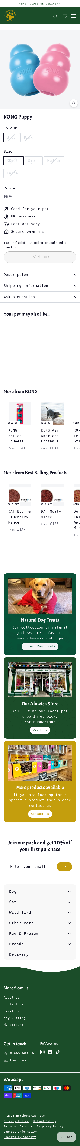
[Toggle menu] (69, 891)
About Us (12, 997)
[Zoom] (74, 103)
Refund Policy (44, 1121)
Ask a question (19, 297)
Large (12, 173)
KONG (31, 391)
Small (33, 161)
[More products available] (40, 763)
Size (8, 151)
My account (14, 1025)
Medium (54, 161)
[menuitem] (40, 891)
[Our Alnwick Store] (40, 679)
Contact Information (21, 1131)
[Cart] (64, 16)
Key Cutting (15, 1018)
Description (16, 274)
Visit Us (40, 730)
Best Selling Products (46, 473)
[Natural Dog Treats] (40, 596)
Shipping (36, 242)
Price (9, 188)
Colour (10, 128)
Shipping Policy (49, 1126)
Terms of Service (18, 1126)
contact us (40, 806)
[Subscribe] (64, 866)
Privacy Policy (16, 1121)
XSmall (13, 161)
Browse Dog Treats (40, 646)
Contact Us (40, 814)
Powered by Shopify (20, 1137)
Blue (11, 137)
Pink (28, 137)
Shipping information (26, 286)
